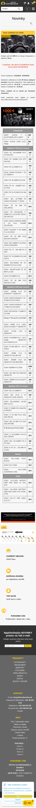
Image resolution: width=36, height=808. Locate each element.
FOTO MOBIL (20, 670)
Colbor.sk (20, 746)
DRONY (20, 676)
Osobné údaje (20, 732)
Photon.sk (20, 752)
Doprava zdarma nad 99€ (20, 730)
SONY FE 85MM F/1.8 (12, 276)
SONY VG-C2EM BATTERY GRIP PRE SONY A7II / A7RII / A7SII (15, 492)
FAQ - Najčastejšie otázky (20, 722)
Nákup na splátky (20, 724)
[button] (33, 801)
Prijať (18, 796)
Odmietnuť (18, 803)
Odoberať (28, 646)
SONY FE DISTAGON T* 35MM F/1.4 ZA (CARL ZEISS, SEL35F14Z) (15, 214)
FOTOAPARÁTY (20, 662)
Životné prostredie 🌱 (20, 738)
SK (27, 9)
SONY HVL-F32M (10, 465)
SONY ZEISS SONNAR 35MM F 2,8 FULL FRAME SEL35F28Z (15, 223)
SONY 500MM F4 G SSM (13, 367)
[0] (32, 3)
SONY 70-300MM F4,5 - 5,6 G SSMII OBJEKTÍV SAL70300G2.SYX (15, 340)
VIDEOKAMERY (20, 665)
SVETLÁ (20, 679)
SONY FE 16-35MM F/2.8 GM (14, 180)
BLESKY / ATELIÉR (20, 681)
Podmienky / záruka (20, 727)
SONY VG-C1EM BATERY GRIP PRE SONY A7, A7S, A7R (15, 483)
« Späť (4, 527)
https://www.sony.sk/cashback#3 (16, 99)
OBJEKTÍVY (20, 668)
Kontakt (20, 711)
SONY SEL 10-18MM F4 (12, 390)
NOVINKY (20, 768)
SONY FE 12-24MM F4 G (13, 167)
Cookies (20, 735)
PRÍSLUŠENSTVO (20, 673)
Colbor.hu (20, 754)
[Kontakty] (25, 3)
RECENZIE (20, 770)
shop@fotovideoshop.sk (22, 697)
